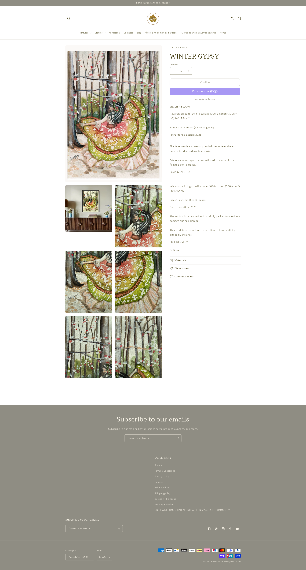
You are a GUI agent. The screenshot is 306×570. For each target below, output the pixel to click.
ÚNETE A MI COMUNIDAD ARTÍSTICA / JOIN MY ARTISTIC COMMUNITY (192, 510)
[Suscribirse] (178, 438)
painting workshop (164, 504)
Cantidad (174, 64)
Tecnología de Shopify (232, 562)
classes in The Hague (165, 499)
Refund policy (162, 487)
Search (158, 465)
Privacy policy (162, 476)
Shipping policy (163, 493)
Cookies (159, 482)
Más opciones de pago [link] (205, 99)
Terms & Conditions (165, 471)
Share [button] (176, 250)
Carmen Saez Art (216, 562)
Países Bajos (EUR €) (78, 557)
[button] (68, 18)
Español (103, 557)
